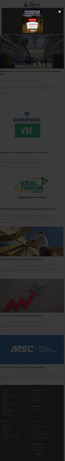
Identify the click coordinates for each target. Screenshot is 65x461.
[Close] (59, 11)
